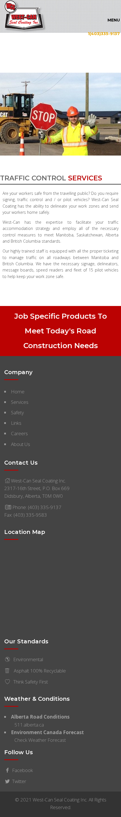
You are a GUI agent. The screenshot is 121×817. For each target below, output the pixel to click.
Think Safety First (30, 681)
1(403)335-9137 (104, 33)
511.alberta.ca (29, 724)
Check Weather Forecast (40, 740)
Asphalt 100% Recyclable (39, 670)
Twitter (19, 781)
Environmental (28, 659)
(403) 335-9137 (44, 507)
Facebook (22, 770)
